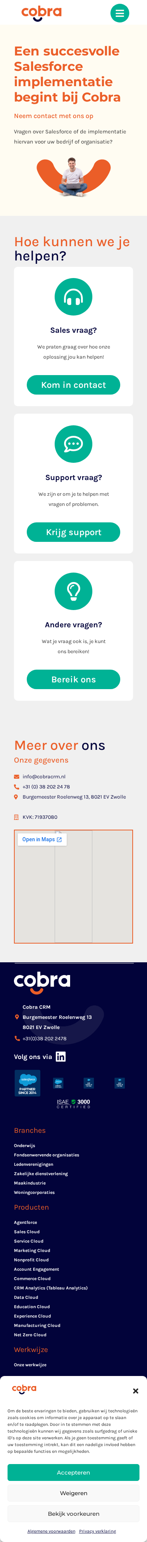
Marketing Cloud (32, 1250)
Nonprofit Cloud (31, 1259)
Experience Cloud (32, 1316)
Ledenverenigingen (33, 1164)
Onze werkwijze (30, 1364)
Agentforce (25, 1222)
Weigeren (73, 1493)
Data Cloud (26, 1297)
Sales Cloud (27, 1231)
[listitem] (73, 137)
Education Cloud (32, 1306)
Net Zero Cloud (30, 1334)
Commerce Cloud (32, 1278)
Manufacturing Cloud (37, 1325)
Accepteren (73, 1472)
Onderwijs (24, 1145)
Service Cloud (28, 1241)
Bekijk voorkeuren (74, 1513)
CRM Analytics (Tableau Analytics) (51, 1288)
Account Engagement (36, 1269)
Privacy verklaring (97, 1531)
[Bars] (119, 13)
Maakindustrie (30, 1183)
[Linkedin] (60, 1056)
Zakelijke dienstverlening (41, 1173)
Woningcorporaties (34, 1192)
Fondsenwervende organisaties (46, 1155)
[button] (135, 1391)
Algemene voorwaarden (51, 1531)
